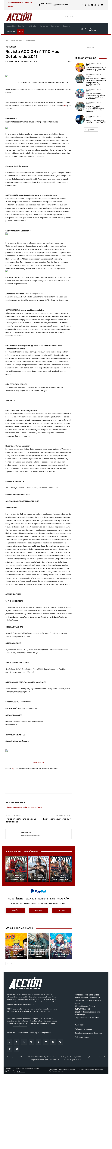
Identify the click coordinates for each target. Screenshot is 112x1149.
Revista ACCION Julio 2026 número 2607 (38, 879)
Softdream (21, 1072)
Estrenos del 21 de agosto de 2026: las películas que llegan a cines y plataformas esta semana (38, 952)
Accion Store (23, 1033)
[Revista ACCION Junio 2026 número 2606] (61, 869)
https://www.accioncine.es (30, 835)
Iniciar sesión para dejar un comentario (23, 807)
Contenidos (30, 40)
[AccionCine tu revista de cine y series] (56, 983)
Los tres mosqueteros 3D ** (57, 819)
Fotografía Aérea (47, 1033)
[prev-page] (7, 963)
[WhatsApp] (98, 5)
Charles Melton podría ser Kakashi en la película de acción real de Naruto (16, 954)
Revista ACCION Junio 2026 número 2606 (60, 879)
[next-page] (11, 963)
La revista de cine (17, 40)
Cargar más (90, 129)
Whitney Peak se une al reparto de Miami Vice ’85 (96, 121)
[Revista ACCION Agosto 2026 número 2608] (16, 869)
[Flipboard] (53, 1042)
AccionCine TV (12, 1033)
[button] (82, 29)
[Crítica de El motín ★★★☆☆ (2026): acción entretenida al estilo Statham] (80, 106)
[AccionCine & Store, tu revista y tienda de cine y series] (19, 16)
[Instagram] (85, 5)
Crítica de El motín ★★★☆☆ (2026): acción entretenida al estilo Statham (95, 109)
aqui (65, 105)
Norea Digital (34, 1033)
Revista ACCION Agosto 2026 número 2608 (16, 879)
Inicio (7, 40)
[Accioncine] (13, 834)
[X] (95, 5)
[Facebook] (82, 5)
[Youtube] (102, 5)
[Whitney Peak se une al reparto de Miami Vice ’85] (80, 119)
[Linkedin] (88, 5)
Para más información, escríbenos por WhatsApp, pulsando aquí (38, 903)
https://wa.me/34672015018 (87, 1017)
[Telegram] (92, 5)
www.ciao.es (38, 762)
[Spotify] (16, 1049)
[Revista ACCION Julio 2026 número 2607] (38, 869)
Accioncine (14, 61)
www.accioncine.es (20, 1026)
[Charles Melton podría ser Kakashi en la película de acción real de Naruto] (16, 946)
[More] (93, 786)
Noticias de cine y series (16, 949)
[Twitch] (9, 1049)
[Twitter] (24, 1042)
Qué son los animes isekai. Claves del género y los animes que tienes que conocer (61, 953)
